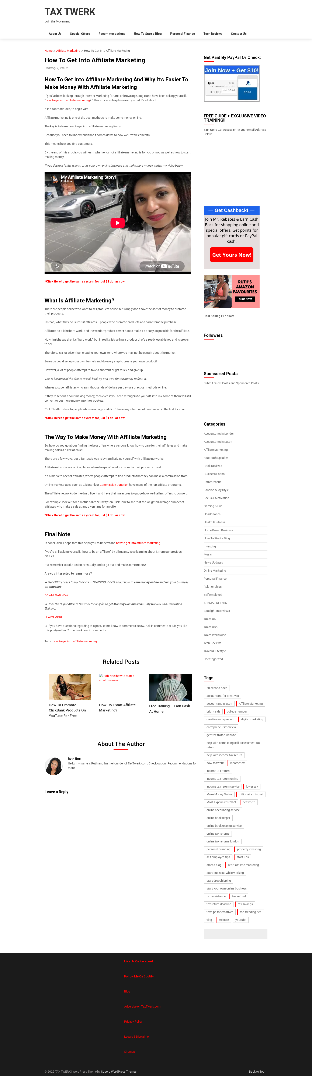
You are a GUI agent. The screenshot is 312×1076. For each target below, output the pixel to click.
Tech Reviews (212, 33)
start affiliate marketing (243, 865)
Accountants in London (219, 433)
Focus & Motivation (216, 498)
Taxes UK (210, 619)
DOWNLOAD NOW (56, 595)
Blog (127, 991)
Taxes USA (211, 627)
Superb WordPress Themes (118, 1071)
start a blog (214, 865)
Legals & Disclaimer (137, 1036)
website (224, 919)
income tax (237, 763)
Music (208, 554)
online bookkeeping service (224, 825)
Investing (210, 546)
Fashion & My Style (216, 490)
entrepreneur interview (221, 727)
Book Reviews (213, 466)
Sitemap (129, 1051)
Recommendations (111, 33)
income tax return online (222, 778)
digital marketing (252, 719)
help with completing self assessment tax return (233, 745)
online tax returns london (223, 841)
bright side (213, 711)
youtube (240, 919)
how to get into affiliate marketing (68, 100)
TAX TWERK (70, 11)
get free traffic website (221, 735)
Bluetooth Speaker (216, 457)
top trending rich (250, 912)
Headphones (212, 514)
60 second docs (217, 688)
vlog (209, 919)
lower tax (252, 786)
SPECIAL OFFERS (215, 602)
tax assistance (216, 896)
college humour (237, 711)
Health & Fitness (214, 522)
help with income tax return (224, 755)
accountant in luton (219, 703)
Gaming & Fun (213, 506)
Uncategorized (213, 659)
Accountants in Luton (218, 441)
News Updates (213, 562)
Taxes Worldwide (215, 635)
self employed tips (218, 857)
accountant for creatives (223, 695)
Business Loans (214, 474)
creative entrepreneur (221, 719)
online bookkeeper (218, 818)
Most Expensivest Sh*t (221, 802)
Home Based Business (218, 530)
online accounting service (223, 810)
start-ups (243, 857)
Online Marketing (215, 570)
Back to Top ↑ (258, 1071)
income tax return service (223, 786)
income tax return (218, 771)
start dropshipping (219, 880)
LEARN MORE (54, 617)
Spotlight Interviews (217, 610)
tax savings (245, 904)
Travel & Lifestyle (215, 651)
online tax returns (218, 833)
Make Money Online (219, 794)
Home (48, 50)
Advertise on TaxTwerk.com (142, 1006)
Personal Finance (182, 33)
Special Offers (80, 33)
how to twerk (215, 763)
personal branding (218, 849)
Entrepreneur (212, 482)
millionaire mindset (251, 794)
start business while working (225, 872)
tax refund (239, 896)
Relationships (213, 586)
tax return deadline (219, 904)
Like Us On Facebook (139, 961)
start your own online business (227, 888)
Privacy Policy (133, 1021)
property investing (249, 849)
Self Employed (213, 594)
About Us (55, 33)
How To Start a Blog (148, 33)
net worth (249, 802)
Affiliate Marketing (68, 50)
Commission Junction (114, 484)
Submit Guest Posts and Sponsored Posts (231, 383)
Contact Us (239, 33)
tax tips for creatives (220, 912)
